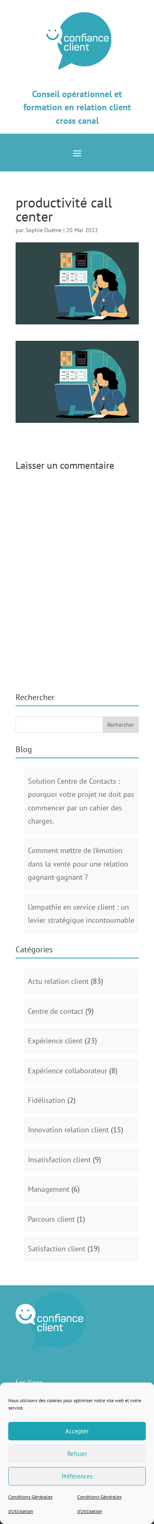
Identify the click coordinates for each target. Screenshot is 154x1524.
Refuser (77, 1454)
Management (48, 1189)
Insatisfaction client (59, 1159)
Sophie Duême (43, 230)
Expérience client (55, 1040)
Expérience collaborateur (67, 1070)
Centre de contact (55, 1011)
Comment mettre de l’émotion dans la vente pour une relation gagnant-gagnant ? (78, 864)
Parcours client (51, 1219)
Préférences (77, 1476)
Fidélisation (46, 1100)
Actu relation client (58, 981)
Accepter (77, 1431)
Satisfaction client (56, 1248)
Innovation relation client (68, 1129)
